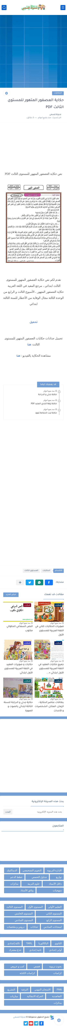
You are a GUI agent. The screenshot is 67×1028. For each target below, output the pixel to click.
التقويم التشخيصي (32, 870)
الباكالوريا (43, 943)
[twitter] (26, 1023)
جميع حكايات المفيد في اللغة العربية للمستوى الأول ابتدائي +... (51, 668)
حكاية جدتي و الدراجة (47, 395)
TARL (29, 943)
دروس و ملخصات (16, 926)
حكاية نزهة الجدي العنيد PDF (44, 404)
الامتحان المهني (42, 989)
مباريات (14, 996)
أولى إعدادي (55, 950)
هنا (29, 344)
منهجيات (57, 890)
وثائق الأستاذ (27, 890)
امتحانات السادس (53, 926)
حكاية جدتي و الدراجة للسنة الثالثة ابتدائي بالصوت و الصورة (18, 706)
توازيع (59, 877)
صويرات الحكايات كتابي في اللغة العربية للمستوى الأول (49, 630)
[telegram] (36, 1023)
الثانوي (58, 943)
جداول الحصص (39, 877)
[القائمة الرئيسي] (62, 7)
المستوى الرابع (54, 920)
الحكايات (58, 93)
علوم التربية (34, 883)
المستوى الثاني (54, 913)
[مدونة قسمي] (33, 7)
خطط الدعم (16, 877)
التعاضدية (57, 996)
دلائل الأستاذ (55, 883)
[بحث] (4, 7)
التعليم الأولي (55, 906)
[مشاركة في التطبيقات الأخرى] (20, 582)
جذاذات (34, 926)
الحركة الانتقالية (35, 996)
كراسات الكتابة (27, 973)
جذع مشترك (15, 950)
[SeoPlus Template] (52, 1017)
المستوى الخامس (24, 913)
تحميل (34, 322)
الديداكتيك (12, 870)
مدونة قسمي (19, 1017)
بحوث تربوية (55, 966)
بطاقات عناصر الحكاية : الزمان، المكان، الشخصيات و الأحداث (49, 706)
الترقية (24, 989)
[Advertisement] (33, 51)
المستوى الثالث (31, 571)
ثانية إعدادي (35, 950)
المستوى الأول (35, 906)
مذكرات (14, 883)
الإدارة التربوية (54, 870)
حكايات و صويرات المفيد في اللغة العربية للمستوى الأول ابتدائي (18, 668)
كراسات (57, 973)
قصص (37, 966)
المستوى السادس (24, 920)
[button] (49, 582)
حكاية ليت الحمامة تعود (46, 413)
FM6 (59, 989)
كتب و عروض (17, 966)
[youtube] (31, 1023)
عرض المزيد (11, 595)
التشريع (11, 989)
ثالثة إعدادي (13, 943)
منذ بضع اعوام (49, 391)
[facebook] (41, 1023)
